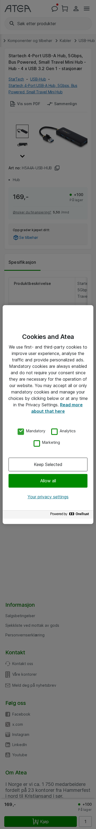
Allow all (48, 480)
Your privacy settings (48, 496)
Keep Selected (48, 464)
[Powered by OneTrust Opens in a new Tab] (70, 515)
